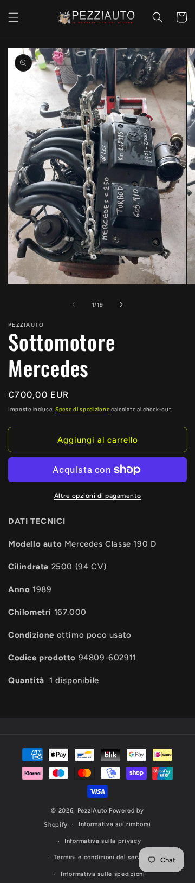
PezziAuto (92, 810)
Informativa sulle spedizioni (103, 874)
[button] (13, 17)
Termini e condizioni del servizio (103, 857)
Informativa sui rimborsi (115, 824)
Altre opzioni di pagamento (97, 495)
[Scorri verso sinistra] (74, 304)
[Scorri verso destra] (121, 304)
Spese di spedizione (82, 409)
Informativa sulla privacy (102, 841)
